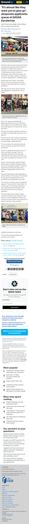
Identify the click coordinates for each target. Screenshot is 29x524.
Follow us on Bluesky (7, 501)
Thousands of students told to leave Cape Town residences (15, 371)
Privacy (4, 489)
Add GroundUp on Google (14, 33)
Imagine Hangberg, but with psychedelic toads (14, 403)
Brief (2, 31)
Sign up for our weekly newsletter (10, 491)
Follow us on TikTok (6, 497)
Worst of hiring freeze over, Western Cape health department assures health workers (13, 324)
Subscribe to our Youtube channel (10, 505)
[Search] (24, 2)
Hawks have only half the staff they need (15, 407)
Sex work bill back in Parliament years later (15, 417)
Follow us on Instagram (7, 503)
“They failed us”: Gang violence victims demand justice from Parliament (15, 412)
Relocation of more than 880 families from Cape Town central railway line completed (13, 318)
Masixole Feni (16, 29)
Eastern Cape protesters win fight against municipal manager (15, 390)
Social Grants (17, 240)
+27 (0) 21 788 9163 (7, 515)
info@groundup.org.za (7, 514)
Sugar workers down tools (14, 381)
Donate (19, 2)
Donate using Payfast (14, 261)
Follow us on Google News (8, 495)
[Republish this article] (22, 269)
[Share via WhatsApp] (14, 269)
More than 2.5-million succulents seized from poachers (13, 376)
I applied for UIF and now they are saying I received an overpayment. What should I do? (13, 449)
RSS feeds (4, 493)
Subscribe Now (14, 307)
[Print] (20, 269)
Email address (6, 299)
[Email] (17, 269)
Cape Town (8, 31)
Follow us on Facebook (7, 499)
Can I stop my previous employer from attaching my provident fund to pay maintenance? (14, 460)
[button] (27, 2)
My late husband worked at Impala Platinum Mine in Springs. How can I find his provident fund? (14, 435)
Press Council (20, 473)
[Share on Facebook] (9, 269)
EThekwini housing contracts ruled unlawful (14, 385)
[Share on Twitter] (11, 269)
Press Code (16, 475)
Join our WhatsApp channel (8, 506)
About (3, 487)
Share (3, 33)
